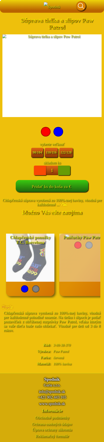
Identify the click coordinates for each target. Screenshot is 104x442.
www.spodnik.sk (52, 404)
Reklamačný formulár (52, 436)
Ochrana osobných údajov (52, 424)
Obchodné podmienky (52, 418)
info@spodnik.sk (52, 392)
